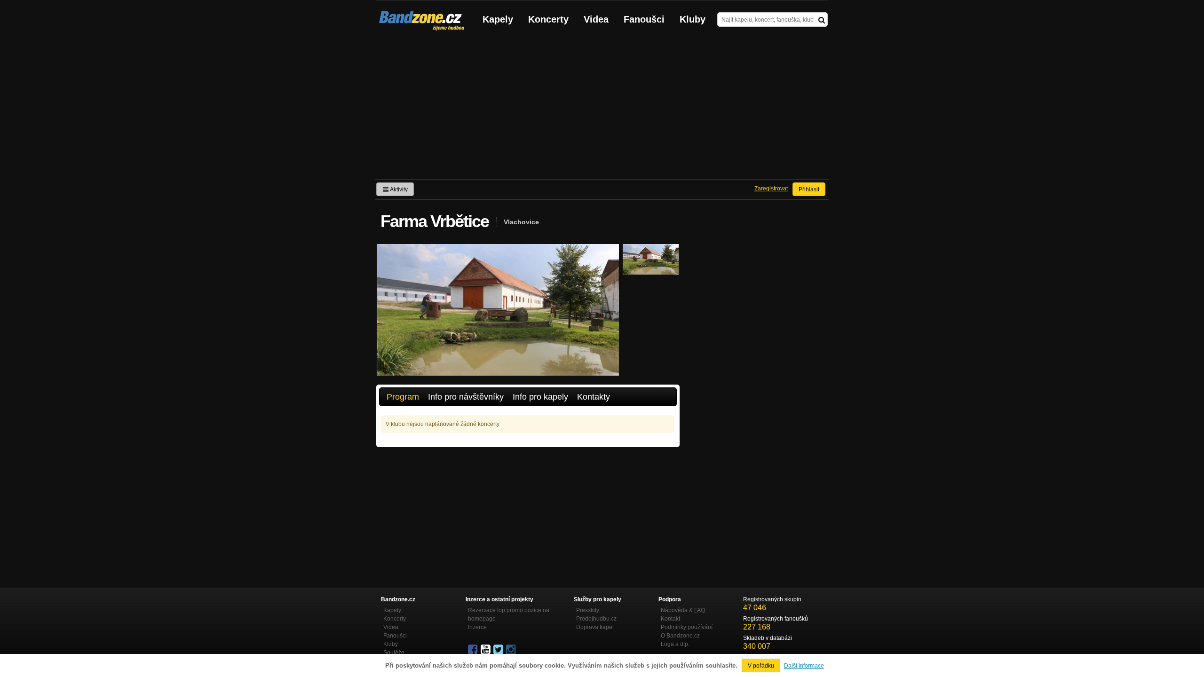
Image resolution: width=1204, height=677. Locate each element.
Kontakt (670, 618)
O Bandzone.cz (680, 635)
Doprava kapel (595, 627)
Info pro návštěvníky (466, 397)
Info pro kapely (540, 397)
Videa (596, 19)
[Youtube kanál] (486, 650)
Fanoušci (644, 19)
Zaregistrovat (771, 188)
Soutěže (393, 652)
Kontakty (593, 397)
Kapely (498, 19)
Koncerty (548, 19)
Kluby (692, 19)
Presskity (587, 610)
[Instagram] (511, 650)
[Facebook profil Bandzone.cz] (473, 650)
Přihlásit (809, 189)
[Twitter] (499, 650)
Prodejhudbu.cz (596, 618)
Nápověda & (683, 610)
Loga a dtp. (675, 644)
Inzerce (477, 627)
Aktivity (398, 189)
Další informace (804, 665)
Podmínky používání (687, 627)
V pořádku (761, 665)
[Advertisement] (602, 108)
